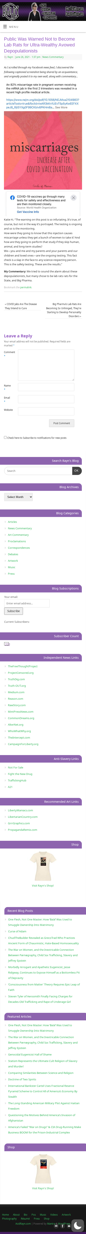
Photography (9, 1218)
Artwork (13, 561)
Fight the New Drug (20, 774)
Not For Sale (15, 767)
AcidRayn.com (23, 1223)
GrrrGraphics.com (19, 823)
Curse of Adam (17, 931)
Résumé (25, 1218)
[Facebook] (61, 1226)
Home (5, 1214)
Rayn (10, 57)
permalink (26, 287)
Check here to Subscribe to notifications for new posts (36, 437)
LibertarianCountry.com (23, 817)
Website (7, 409)
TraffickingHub (17, 780)
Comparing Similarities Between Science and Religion (40, 1073)
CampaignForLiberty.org (23, 744)
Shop (46, 1218)
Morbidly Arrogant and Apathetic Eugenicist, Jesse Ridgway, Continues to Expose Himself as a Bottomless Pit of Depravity (44, 972)
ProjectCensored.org (21, 673)
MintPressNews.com (20, 711)
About (16, 1214)
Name (7, 387)
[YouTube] (68, 1226)
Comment (7, 354)
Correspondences (19, 548)
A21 (10, 787)
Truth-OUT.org (17, 686)
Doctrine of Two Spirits (22, 1079)
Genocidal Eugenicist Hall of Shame (30, 1054)
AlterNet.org (15, 724)
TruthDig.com (16, 679)
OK (75, 470)
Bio (25, 1214)
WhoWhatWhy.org (19, 731)
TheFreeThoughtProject (23, 666)
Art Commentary (18, 535)
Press (11, 574)
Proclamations (17, 541)
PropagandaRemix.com (22, 830)
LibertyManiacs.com (20, 810)
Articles (12, 522)
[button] (77, 1225)
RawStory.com (17, 705)
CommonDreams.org (21, 718)
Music (11, 567)
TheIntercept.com (19, 737)
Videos (54, 1214)
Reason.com (15, 699)
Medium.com (16, 692)
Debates (13, 554)
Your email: (11, 597)
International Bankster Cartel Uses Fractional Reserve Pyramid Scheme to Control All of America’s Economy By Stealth (42, 1091)
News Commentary (53, 57)
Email (7, 399)
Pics (34, 1214)
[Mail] (55, 1226)
